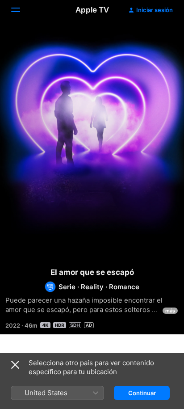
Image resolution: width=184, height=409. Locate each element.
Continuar (142, 392)
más (170, 311)
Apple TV (92, 9)
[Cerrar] (15, 365)
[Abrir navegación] (21, 10)
